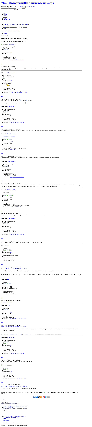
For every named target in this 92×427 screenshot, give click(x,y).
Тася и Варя (12, 149)
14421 (11, 141)
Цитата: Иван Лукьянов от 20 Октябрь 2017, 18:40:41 (14, 386)
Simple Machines (21, 416)
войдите (22, 6)
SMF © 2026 (13, 416)
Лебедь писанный (11, 72)
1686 (11, 252)
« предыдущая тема (5, 30)
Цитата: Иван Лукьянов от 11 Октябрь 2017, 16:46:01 (14, 326)
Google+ (8, 420)
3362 (11, 197)
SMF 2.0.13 (6, 416)
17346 (11, 80)
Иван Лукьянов (11, 44)
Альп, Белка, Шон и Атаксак (17, 59)
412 (11, 312)
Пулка (2, 63)
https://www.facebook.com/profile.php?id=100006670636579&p (20, 334)
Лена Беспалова (11, 134)
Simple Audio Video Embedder (11, 417)
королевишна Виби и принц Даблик (18, 92)
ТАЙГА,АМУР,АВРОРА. (16, 207)
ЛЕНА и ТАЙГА (11, 189)
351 (11, 52)
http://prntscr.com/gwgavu (6, 301)
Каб (8, 245)
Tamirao (24, 27)
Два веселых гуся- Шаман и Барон (18, 318)
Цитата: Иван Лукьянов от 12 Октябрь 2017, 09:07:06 (14, 268)
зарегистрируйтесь (31, 6)
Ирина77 (9, 305)
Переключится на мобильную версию (12, 422)
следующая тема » (14, 30)
